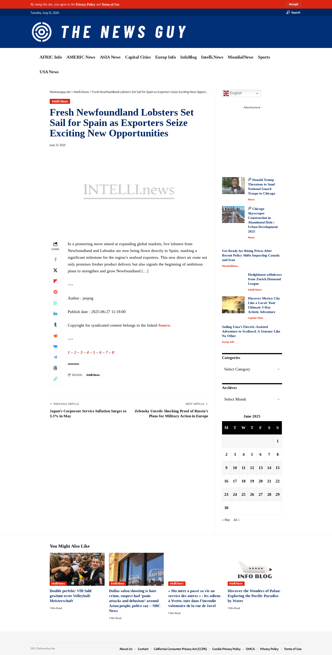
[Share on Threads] (55, 368)
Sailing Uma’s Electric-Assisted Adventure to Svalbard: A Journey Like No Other (251, 331)
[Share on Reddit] (55, 335)
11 (243, 467)
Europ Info (228, 341)
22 (278, 481)
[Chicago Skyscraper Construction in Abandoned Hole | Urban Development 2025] (233, 214)
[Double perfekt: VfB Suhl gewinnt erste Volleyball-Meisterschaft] (77, 569)
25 (243, 494)
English (235, 93)
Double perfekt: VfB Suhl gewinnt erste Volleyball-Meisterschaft (70, 596)
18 (243, 481)
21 (269, 481)
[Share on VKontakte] (55, 346)
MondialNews (230, 265)
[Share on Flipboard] (55, 281)
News (251, 199)
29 (278, 494)
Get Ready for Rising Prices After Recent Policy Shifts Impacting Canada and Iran (251, 255)
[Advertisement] (260, 139)
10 (235, 467)
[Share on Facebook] (55, 259)
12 (252, 467)
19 (252, 481)
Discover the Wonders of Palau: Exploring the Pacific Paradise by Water (254, 596)
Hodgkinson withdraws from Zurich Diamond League (265, 279)
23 (226, 494)
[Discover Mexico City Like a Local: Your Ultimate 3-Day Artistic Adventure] (233, 304)
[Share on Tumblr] (55, 324)
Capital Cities (255, 317)
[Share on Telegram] (55, 357)
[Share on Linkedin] (55, 313)
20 (261, 481)
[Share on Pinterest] (55, 292)
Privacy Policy (85, 4)
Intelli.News (60, 101)
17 (235, 481)
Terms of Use (110, 4)
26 (252, 494)
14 (269, 467)
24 (235, 494)
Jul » (237, 520)
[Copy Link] (55, 378)
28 (269, 494)
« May (226, 520)
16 (226, 481)
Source (164, 325)
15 (278, 467)
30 (226, 507)
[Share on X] (55, 270)
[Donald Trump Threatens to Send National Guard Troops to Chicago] (233, 185)
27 (261, 494)
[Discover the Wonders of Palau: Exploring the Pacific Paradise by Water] (255, 569)
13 (261, 467)
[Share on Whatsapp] (55, 302)
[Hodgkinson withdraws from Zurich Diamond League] (233, 281)
